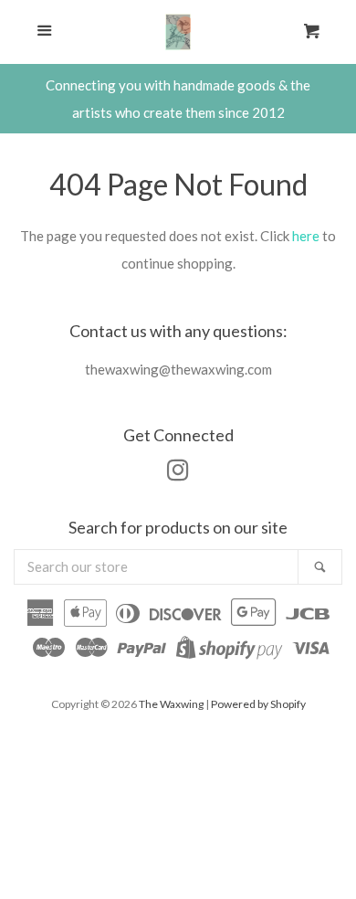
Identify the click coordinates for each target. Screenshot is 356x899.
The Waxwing (171, 704)
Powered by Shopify (258, 704)
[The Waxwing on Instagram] (178, 473)
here (305, 235)
